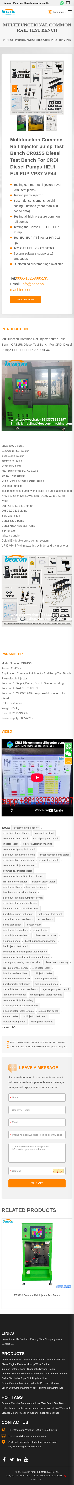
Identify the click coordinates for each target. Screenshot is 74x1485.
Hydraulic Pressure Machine (44, 1383)
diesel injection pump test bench (20, 989)
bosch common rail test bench (19, 892)
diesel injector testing (56, 962)
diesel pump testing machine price (21, 962)
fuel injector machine (42, 1021)
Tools (20, 1408)
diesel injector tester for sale (18, 1010)
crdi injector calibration (15, 881)
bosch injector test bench (16, 984)
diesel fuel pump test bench (18, 919)
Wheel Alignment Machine (44, 1387)
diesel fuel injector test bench (19, 854)
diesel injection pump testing (18, 860)
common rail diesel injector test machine (25, 951)
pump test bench (12, 924)
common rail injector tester (17, 870)
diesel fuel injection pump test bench (23, 897)
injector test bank (12, 887)
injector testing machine (26, 827)
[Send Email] (68, 761)
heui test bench (11, 940)
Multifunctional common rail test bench (49, 39)
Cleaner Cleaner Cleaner (15, 1412)
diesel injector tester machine (46, 994)
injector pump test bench (56, 989)
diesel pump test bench (46, 838)
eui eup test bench (48, 1010)
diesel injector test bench (16, 833)
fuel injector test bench (50, 914)
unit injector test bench (35, 1016)
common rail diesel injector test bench (23, 876)
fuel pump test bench (46, 984)
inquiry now (25, 299)
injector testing (40, 930)
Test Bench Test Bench (53, 1403)
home (10, 39)
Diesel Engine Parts (12, 1364)
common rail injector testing (18, 1000)
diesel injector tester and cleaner (21, 1005)
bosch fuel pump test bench (18, 914)
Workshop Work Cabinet (37, 1364)
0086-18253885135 (46, 1429)
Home (5, 1339)
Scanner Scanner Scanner (44, 1412)
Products (20, 39)
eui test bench (45, 919)
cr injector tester (41, 967)
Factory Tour (37, 1339)
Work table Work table (59, 1408)
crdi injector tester (42, 973)
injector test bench (49, 860)
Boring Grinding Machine (15, 1383)
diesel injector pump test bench (20, 903)
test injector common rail (16, 978)
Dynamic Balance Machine (16, 1373)
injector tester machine (15, 930)
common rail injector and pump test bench (26, 957)
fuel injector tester (36, 887)
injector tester (10, 843)
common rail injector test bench (20, 865)
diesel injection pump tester (54, 854)
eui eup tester (10, 1016)
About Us (14, 1339)
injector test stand (44, 833)
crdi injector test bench (15, 967)
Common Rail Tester (33, 1359)
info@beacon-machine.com (31, 1436)
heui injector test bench (15, 946)
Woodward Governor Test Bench (49, 1373)
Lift (61, 1387)
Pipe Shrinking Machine (34, 1378)
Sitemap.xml (23, 1475)
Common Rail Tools (55, 1359)
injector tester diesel (15, 994)
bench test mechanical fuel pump (21, 908)
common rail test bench (16, 838)
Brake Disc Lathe (11, 1378)
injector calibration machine (37, 843)
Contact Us (8, 1343)
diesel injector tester (46, 935)
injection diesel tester (43, 881)
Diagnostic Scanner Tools (41, 1368)
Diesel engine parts (34, 1408)
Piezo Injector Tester (45, 978)
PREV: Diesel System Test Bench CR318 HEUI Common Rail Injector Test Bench (39, 1042)
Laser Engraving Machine (15, 1387)
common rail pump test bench (19, 849)
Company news (53, 1339)
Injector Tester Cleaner (14, 1368)
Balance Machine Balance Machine (21, 1403)
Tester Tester (9, 1408)
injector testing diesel (14, 1021)
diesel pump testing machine (40, 940)
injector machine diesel (15, 973)
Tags (35, 1475)
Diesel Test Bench (11, 1359)
